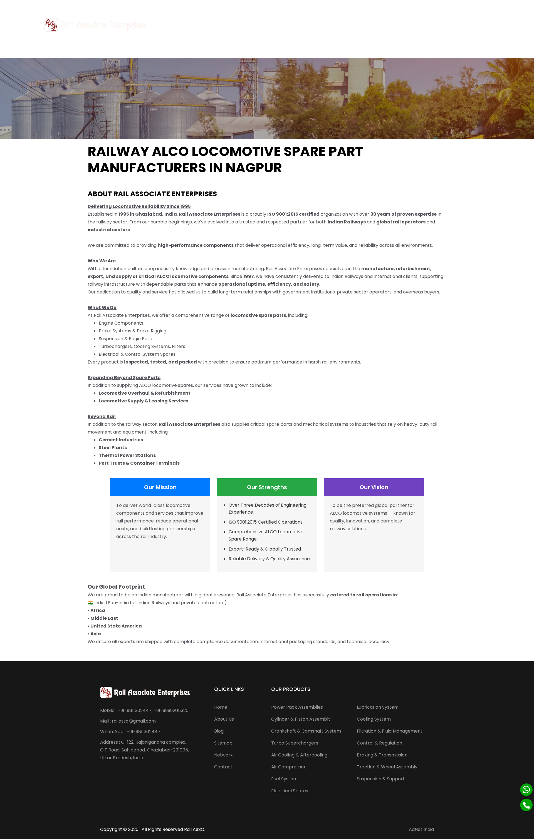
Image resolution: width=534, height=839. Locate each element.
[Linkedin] (526, 6)
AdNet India (421, 829)
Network (223, 755)
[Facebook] (512, 6)
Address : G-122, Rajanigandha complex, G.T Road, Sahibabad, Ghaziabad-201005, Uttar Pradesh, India (144, 750)
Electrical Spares (289, 791)
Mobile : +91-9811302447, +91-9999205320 (144, 710)
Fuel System (284, 779)
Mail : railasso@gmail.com (128, 721)
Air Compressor (288, 767)
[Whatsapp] (526, 789)
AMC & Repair (338, 25)
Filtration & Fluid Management (389, 731)
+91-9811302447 (23, 6)
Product (266, 25)
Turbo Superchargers (294, 743)
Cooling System (374, 719)
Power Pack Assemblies (297, 707)
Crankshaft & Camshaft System (306, 731)
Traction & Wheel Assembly (387, 767)
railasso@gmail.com (65, 6)
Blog (219, 731)
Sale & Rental (299, 25)
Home (218, 24)
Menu (484, 25)
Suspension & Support (381, 779)
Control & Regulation (379, 743)
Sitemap (223, 743)
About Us (241, 24)
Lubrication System (378, 707)
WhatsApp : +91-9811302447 (130, 731)
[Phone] (526, 805)
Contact (402, 24)
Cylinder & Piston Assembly (301, 719)
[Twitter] (519, 6)
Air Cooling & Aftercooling (299, 755)
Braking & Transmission (382, 755)
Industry (373, 25)
